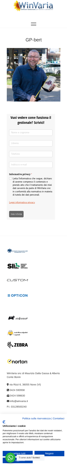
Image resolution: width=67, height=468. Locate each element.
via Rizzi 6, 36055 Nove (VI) (25, 384)
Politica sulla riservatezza (36, 418)
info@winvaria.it (18, 401)
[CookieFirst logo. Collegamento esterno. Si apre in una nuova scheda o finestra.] (4, 422)
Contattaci (58, 418)
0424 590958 (17, 390)
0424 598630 (17, 395)
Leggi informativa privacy (22, 202)
